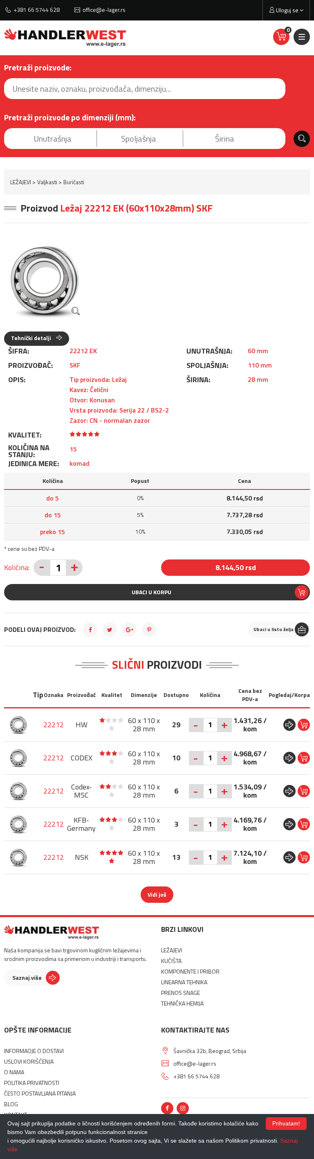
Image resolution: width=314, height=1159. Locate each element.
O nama (14, 1072)
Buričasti (73, 182)
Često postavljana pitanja (40, 1093)
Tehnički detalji (31, 338)
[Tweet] (110, 629)
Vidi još (157, 894)
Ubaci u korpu (151, 592)
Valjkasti (47, 182)
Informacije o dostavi (34, 1050)
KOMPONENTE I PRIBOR (190, 971)
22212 (53, 724)
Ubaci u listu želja (273, 629)
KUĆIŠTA (171, 960)
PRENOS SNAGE (180, 992)
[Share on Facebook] (90, 629)
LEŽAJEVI (20, 182)
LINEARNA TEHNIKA (184, 982)
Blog (11, 1104)
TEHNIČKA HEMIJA (182, 1003)
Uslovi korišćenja (29, 1061)
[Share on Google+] (129, 629)
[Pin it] (149, 629)
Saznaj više (27, 977)
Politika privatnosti (31, 1082)
